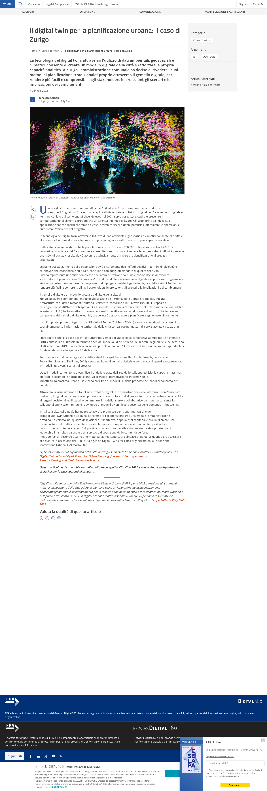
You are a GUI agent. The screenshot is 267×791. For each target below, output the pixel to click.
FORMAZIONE (86, 11)
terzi (251, 770)
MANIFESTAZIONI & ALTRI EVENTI (225, 11)
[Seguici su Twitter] (46, 756)
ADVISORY (28, 11)
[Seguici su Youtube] (53, 756)
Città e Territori (50, 50)
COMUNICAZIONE (150, 11)
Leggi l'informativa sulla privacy (220, 756)
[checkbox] (207, 770)
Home (33, 50)
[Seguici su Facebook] (30, 756)
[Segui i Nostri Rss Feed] (61, 756)
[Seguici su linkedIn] (38, 756)
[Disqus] (133, 568)
